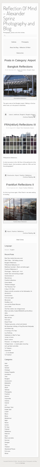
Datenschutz (20, 53)
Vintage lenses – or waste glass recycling (16, 344)
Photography (25, 42)
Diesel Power (8, 322)
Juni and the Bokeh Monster (12, 304)
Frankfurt (22, 175)
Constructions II (9, 276)
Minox (6, 416)
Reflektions (28, 175)
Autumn (32, 128)
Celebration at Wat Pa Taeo (12, 335)
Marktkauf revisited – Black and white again (17, 267)
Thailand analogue (10, 284)
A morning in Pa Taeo (11, 331)
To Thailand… (8, 348)
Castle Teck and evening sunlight (14, 274)
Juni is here (8, 306)
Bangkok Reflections (20, 66)
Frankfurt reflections (10, 280)
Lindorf (6, 411)
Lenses (7, 425)
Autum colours (9, 339)
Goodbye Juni (8, 302)
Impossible (8, 350)
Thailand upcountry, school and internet (16, 324)
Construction (26, 128)
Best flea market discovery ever (14, 258)
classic (11, 114)
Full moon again (9, 298)
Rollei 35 (7, 433)
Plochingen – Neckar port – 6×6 (13, 271)
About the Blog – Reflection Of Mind (20, 47)
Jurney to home (9, 337)
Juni (6, 405)
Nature (6, 422)
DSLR (6, 387)
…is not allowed (9, 353)
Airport (18, 70)
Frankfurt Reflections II (20, 184)
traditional (16, 114)
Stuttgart (7, 442)
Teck (6, 444)
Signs (33, 70)
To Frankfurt (8, 355)
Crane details (8, 282)
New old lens (8, 317)
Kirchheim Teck (9, 407)
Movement (8, 300)
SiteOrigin (22, 463)
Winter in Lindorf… (10, 315)
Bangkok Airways (30, 114)
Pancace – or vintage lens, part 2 (14, 342)
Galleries (13, 42)
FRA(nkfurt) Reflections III (20, 124)
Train (21, 128)
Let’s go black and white (11, 346)
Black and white (9, 438)
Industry (7, 401)
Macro (6, 414)
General (7, 368)
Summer (7, 440)
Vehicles (7, 390)
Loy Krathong (8, 333)
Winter (6, 453)
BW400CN (7, 383)
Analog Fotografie (10, 372)
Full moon (7, 320)
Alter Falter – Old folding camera (14, 260)
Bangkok (29, 70)
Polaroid (7, 429)
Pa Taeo (7, 427)
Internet (7, 403)
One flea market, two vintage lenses (15, 309)
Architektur (23, 70)
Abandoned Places (10, 449)
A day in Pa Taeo (9, 289)
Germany (7, 385)
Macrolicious (8, 278)
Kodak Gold (8, 409)
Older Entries (20, 240)
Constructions (8, 295)
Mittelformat (8, 418)
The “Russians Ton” (10, 287)
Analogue (7, 370)
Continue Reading (28, 117)
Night (6, 420)
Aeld (6, 363)
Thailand (20, 71)
